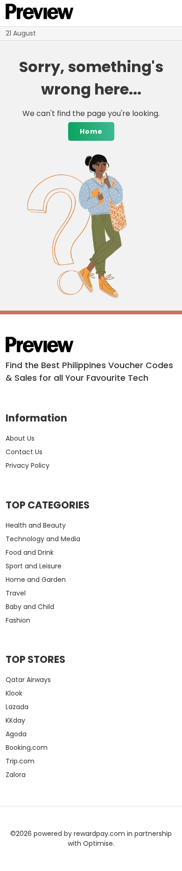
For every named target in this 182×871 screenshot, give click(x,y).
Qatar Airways (28, 679)
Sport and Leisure (34, 566)
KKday (15, 720)
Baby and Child (30, 606)
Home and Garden (36, 579)
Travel (16, 593)
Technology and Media (43, 539)
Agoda (16, 734)
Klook (14, 693)
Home (91, 131)
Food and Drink (30, 552)
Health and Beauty (36, 525)
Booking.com (27, 747)
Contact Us (24, 452)
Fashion (18, 620)
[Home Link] (40, 13)
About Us (20, 438)
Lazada (17, 706)
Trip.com (20, 761)
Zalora (16, 774)
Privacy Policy (27, 465)
